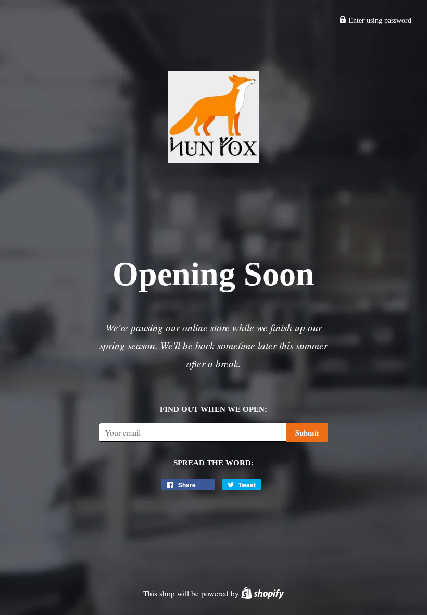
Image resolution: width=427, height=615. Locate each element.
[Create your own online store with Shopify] (262, 593)
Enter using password (378, 20)
